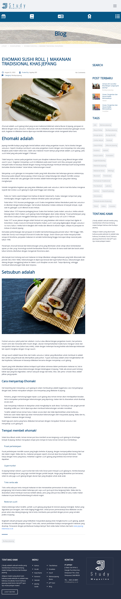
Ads (95, 125)
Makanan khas (99, 171)
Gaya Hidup (98, 145)
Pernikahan (98, 186)
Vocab (36, 569)
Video (104, 206)
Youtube (105, 111)
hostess (96, 150)
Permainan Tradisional (102, 181)
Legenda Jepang (99, 160)
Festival (109, 140)
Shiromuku (98, 196)
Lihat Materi (9, 592)
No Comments (80, 73)
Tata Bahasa (53, 566)
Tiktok (104, 100)
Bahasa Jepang (105, 125)
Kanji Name (38, 573)
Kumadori (109, 155)
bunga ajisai (98, 135)
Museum (97, 176)
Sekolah (37, 580)
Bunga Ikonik (110, 135)
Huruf (51, 573)
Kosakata (52, 569)
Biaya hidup (98, 130)
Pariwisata (107, 176)
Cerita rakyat (98, 140)
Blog (50, 587)
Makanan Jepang (100, 166)
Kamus (36, 566)
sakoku (108, 186)
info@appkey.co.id (71, 582)
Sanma (96, 191)
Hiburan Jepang (111, 145)
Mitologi (111, 171)
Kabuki (105, 150)
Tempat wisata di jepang (102, 201)
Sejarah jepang (107, 191)
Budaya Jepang (8, 541)
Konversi (37, 577)
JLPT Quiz (52, 583)
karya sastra (98, 155)
